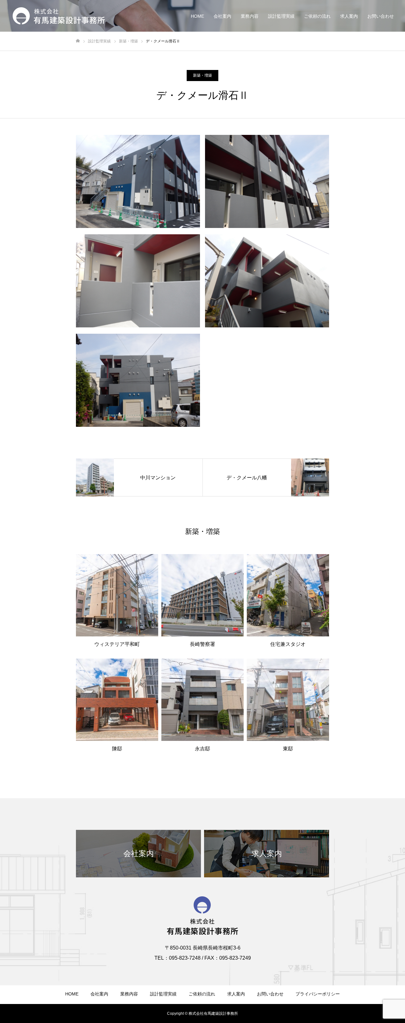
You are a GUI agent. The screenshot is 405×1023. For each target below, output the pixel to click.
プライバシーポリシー (318, 993)
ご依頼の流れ (317, 16)
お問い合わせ (380, 16)
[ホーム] (78, 41)
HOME (197, 16)
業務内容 (250, 16)
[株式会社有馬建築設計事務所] (59, 15)
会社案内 (222, 16)
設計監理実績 (281, 16)
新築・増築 (202, 75)
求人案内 (349, 16)
